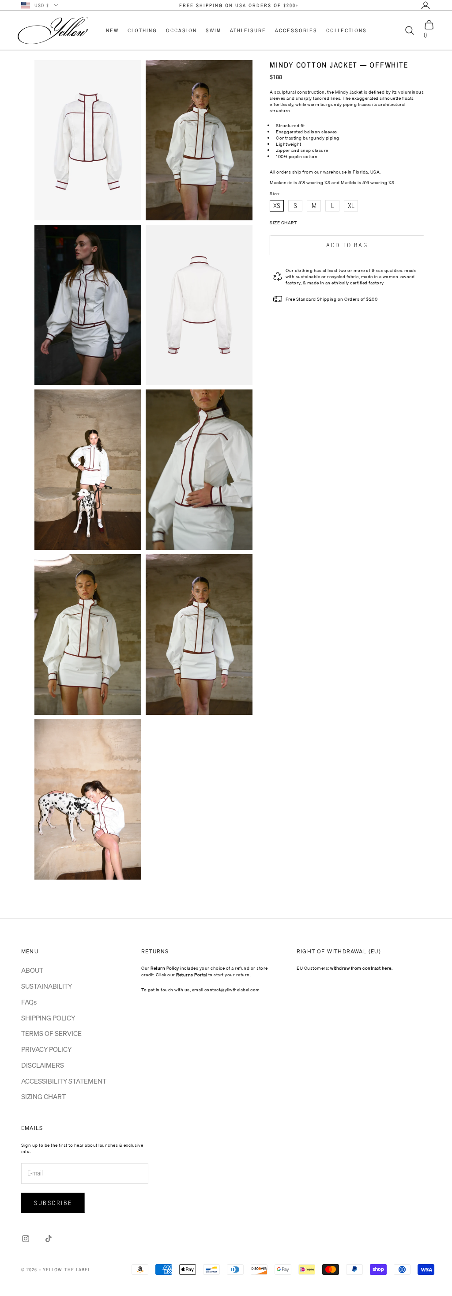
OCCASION (181, 30)
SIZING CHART (43, 1096)
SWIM (213, 30)
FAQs (29, 1002)
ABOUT (32, 970)
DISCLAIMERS (42, 1065)
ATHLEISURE (248, 30)
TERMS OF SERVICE (51, 1033)
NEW (112, 30)
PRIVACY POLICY (46, 1049)
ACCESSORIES (296, 30)
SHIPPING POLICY (48, 1018)
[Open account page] (425, 5)
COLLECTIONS (346, 30)
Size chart (283, 222)
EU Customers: (344, 967)
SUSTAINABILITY (46, 986)
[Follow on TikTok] (48, 1238)
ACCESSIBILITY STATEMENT (63, 1081)
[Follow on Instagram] (25, 1238)
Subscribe (53, 1202)
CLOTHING (142, 30)
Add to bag (347, 245)
